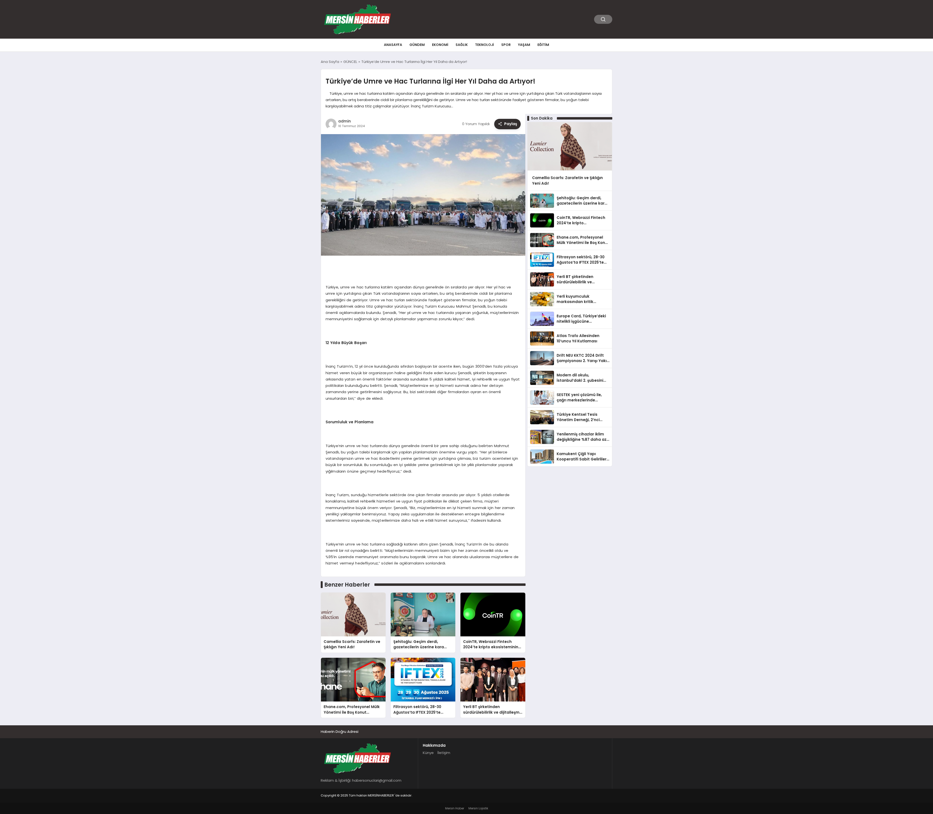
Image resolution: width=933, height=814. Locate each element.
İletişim (443, 752)
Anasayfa (393, 44)
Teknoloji (484, 44)
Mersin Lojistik (478, 808)
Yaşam (524, 44)
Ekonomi (440, 44)
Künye (428, 752)
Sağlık (462, 44)
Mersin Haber (454, 808)
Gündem (417, 44)
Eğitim (543, 44)
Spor (506, 44)
